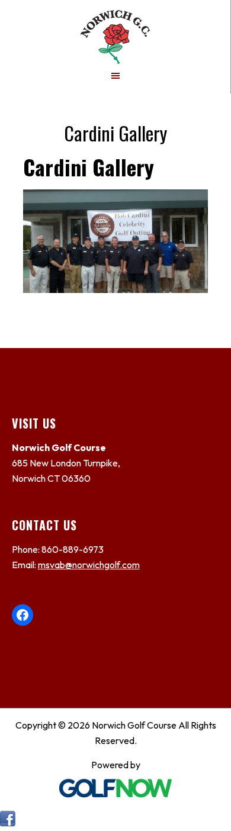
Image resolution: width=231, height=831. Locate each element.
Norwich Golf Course (115, 32)
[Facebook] (8, 823)
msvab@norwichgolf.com (89, 565)
